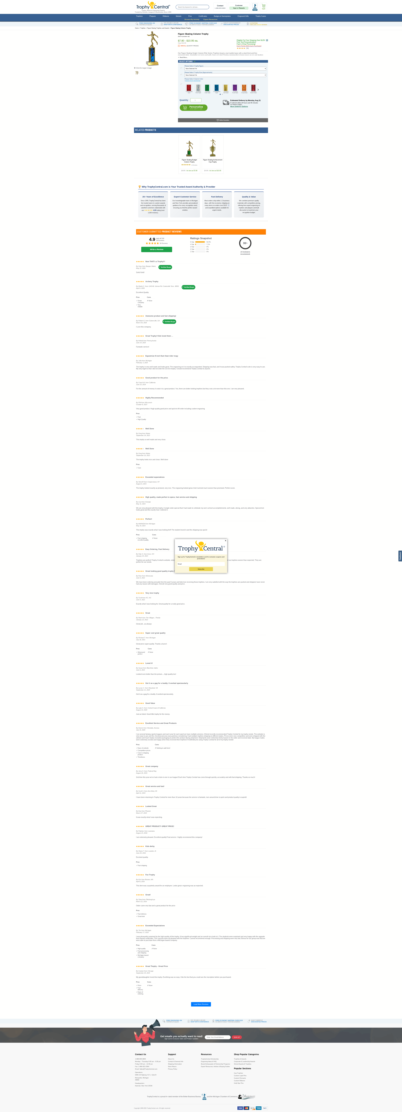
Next (258, 90)
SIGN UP (237, 1037)
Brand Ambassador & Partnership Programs (215, 1064)
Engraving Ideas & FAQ (208, 1061)
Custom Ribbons (239, 1080)
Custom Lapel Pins (240, 1075)
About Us (171, 1059)
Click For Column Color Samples (192, 80)
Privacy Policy (172, 1069)
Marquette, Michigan (142, 1078)
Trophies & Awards (240, 1059)
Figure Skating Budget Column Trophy (189, 161)
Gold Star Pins (239, 1083)
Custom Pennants (240, 1078)
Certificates (203, 16)
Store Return (172, 1066)
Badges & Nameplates (222, 16)
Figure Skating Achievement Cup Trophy (212, 161)
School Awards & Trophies (242, 1064)
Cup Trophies (238, 1073)
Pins (190, 16)
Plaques (152, 16)
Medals (178, 16)
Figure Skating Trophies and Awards (158, 28)
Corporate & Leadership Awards (244, 1061)
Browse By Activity (192, 19)
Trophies (139, 16)
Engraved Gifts (243, 16)
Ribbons (166, 16)
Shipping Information (175, 1064)
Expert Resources (210, 19)
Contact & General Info (175, 1061)
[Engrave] (194, 107)
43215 (239, 104)
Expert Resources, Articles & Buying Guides (215, 1066)
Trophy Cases (261, 16)
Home (137, 28)
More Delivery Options (239, 106)
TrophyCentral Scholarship (210, 1059)
